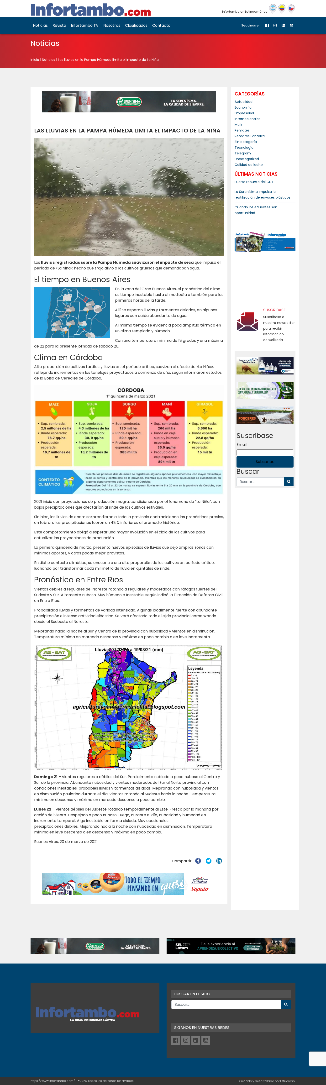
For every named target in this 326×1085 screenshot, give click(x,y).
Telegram (243, 153)
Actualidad (243, 101)
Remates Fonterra (250, 136)
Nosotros (111, 25)
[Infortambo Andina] (282, 9)
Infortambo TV (85, 25)
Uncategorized (247, 159)
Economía (243, 107)
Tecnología (244, 147)
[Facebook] (267, 25)
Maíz (238, 124)
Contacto (161, 25)
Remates (242, 130)
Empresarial (244, 113)
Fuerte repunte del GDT (254, 181)
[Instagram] (275, 25)
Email (242, 444)
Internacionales (247, 118)
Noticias (40, 25)
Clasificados (136, 25)
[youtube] (291, 25)
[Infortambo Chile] (291, 9)
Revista (59, 25)
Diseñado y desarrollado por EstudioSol (266, 1081)
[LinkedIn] (283, 25)
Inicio (35, 59)
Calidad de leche (249, 164)
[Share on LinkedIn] (219, 861)
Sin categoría (246, 141)
